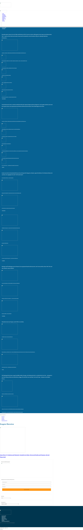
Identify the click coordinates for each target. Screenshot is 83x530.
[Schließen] (0, 528)
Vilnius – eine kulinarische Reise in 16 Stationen (7, 82)
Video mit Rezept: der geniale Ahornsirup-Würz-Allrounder (8, 208)
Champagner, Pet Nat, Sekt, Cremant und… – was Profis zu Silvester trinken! (10, 298)
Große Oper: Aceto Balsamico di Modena (6, 75)
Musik (3, 369)
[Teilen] (2, 528)
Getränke (3, 260)
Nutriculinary (4, 27)
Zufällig (3, 419)
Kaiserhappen (13, 522)
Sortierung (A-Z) (4, 420)
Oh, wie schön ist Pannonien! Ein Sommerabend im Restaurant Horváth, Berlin (10, 158)
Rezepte (3, 167)
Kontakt (3, 520)
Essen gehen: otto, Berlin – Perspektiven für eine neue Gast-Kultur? (9, 136)
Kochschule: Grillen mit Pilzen (5, 243)
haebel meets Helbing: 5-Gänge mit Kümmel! (6, 313)
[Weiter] (2, 529)
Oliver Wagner (9, 522)
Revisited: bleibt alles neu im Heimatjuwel (6, 143)
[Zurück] (0, 529)
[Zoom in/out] (7, 528)
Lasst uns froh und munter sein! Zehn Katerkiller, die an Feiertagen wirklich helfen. (11, 283)
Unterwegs (3, 28)
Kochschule (3, 210)
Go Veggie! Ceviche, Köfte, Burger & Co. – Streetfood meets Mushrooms (10, 258)
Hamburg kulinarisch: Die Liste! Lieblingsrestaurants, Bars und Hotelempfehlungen (11, 129)
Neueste (3, 416)
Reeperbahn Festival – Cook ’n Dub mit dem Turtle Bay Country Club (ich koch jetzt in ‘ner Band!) (12, 412)
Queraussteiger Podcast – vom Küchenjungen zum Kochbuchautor (9, 367)
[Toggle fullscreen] (4, 528)
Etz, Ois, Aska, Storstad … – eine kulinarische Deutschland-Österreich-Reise (10, 165)
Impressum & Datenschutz (5, 521)
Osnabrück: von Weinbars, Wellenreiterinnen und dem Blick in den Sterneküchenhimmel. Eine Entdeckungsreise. (14, 121)
